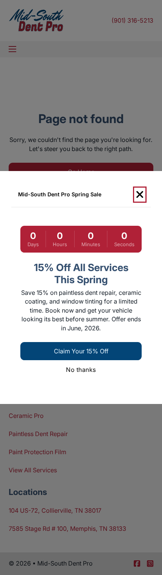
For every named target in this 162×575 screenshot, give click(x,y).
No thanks (81, 369)
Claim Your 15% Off (81, 351)
